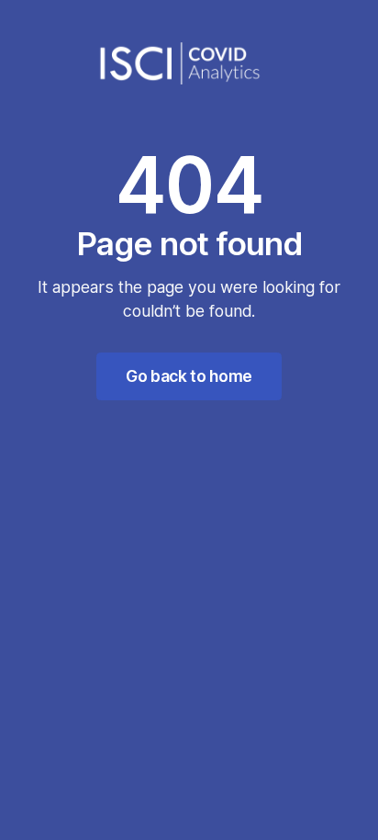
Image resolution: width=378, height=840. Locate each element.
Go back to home (189, 376)
